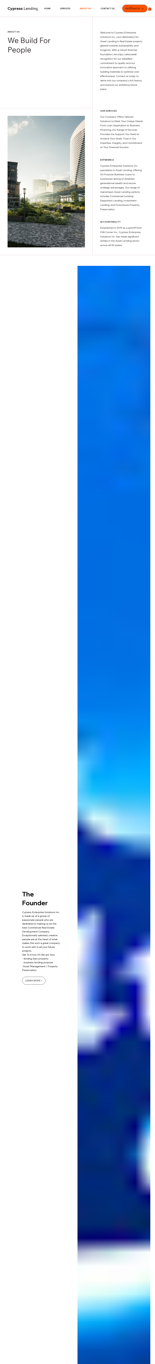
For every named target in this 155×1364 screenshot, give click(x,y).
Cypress (32, 8)
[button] (150, 8)
